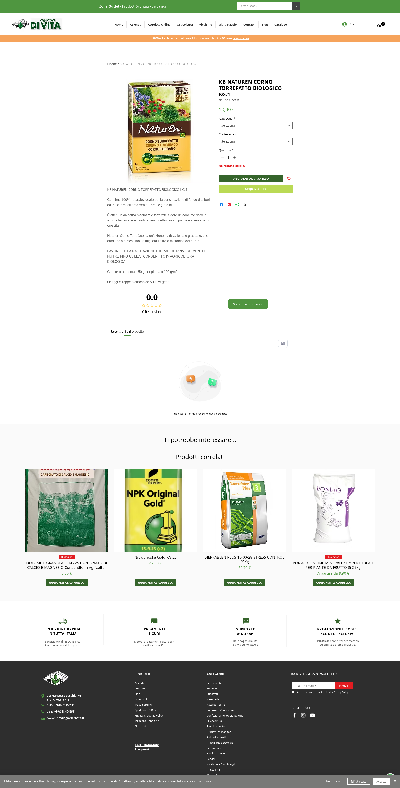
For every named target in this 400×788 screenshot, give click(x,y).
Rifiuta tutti (359, 781)
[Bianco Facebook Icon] (294, 715)
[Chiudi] (395, 781)
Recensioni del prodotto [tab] (127, 331)
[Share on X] (245, 204)
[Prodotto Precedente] (19, 510)
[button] (185, 24)
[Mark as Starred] (338, 621)
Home (112, 63)
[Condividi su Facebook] (221, 204)
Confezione (228, 134)
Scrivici (237, 645)
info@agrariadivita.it (70, 718)
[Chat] (154, 621)
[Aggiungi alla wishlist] (289, 178)
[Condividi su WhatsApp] (237, 204)
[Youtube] (312, 715)
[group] (200, 528)
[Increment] (234, 157)
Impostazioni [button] (335, 781)
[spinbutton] (228, 157)
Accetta (381, 781)
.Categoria (227, 118)
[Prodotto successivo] (380, 510)
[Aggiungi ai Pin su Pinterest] (229, 204)
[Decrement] (222, 157)
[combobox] (256, 125)
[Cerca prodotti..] (296, 6)
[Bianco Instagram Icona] (303, 715)
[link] (381, 24)
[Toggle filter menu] (283, 343)
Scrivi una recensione (248, 304)
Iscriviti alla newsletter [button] (329, 641)
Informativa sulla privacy (194, 781)
